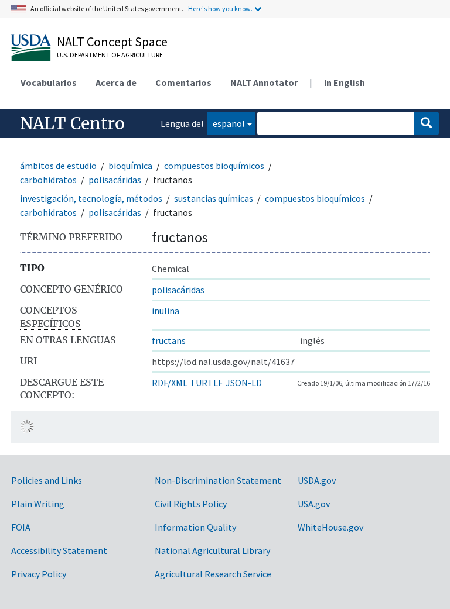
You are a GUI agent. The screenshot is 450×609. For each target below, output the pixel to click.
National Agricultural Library (212, 550)
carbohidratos (48, 179)
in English (344, 82)
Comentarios (183, 82)
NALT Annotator (264, 82)
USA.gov (314, 504)
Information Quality (195, 527)
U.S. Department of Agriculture (110, 54)
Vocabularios (49, 82)
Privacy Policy (38, 574)
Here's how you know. (220, 8)
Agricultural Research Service (213, 574)
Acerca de (116, 82)
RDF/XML (170, 382)
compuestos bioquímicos (214, 165)
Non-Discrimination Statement (218, 480)
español (226, 123)
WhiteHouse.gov (330, 527)
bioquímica (130, 165)
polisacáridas (114, 179)
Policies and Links (46, 480)
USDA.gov (317, 480)
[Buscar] (426, 123)
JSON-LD (244, 382)
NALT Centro (72, 123)
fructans (169, 340)
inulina (165, 310)
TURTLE (206, 382)
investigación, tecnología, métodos (91, 198)
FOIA (20, 527)
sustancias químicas (213, 198)
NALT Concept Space (112, 41)
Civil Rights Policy (191, 504)
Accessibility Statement (59, 550)
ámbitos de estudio (58, 165)
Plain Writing (37, 504)
